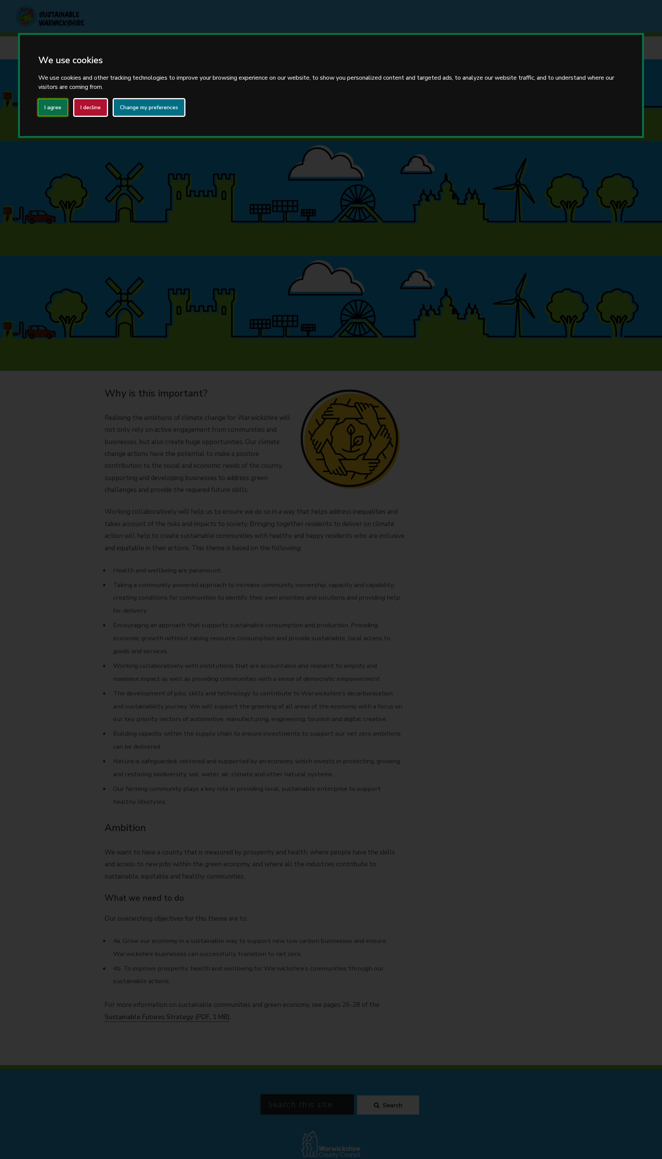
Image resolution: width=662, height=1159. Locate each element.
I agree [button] (52, 107)
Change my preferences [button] (149, 107)
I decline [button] (90, 107)
